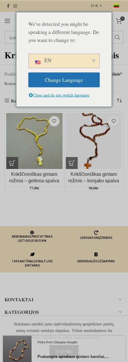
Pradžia (10, 74)
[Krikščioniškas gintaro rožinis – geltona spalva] (34, 141)
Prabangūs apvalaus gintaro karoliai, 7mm (74, 354)
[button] (12, 163)
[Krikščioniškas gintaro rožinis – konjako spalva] (94, 141)
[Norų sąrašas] (54, 121)
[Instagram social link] (15, 6)
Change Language (64, 79)
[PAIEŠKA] (117, 37)
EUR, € (96, 5)
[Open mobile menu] (7, 21)
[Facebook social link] (8, 6)
